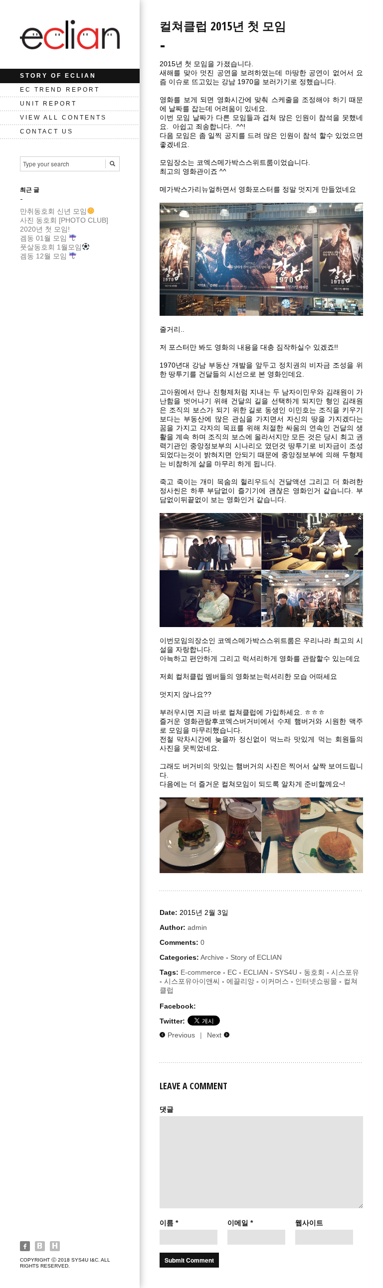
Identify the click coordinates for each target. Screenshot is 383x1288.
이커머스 (275, 981)
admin (197, 927)
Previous (181, 1035)
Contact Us (46, 131)
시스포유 (345, 972)
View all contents (63, 117)
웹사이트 (309, 1223)
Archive (212, 957)
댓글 (167, 1109)
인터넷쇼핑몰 (316, 981)
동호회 (314, 972)
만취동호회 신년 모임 (53, 211)
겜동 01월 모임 (44, 238)
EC (232, 972)
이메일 (240, 1223)
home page (55, 1246)
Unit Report (48, 103)
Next (214, 1035)
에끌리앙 (240, 981)
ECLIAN (255, 972)
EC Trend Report (60, 89)
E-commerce (201, 972)
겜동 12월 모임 (44, 256)
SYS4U (286, 972)
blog (40, 1246)
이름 (169, 1223)
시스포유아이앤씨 (192, 981)
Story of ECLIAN (58, 75)
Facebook (25, 1246)
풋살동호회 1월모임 (51, 247)
